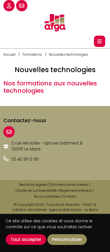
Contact (69, 196)
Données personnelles (69, 184)
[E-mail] (9, 131)
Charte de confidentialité (36, 190)
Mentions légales (33, 184)
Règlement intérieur (75, 190)
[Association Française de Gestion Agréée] (55, 22)
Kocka (76, 209)
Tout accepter (25, 239)
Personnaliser (67, 239)
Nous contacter (47, 196)
